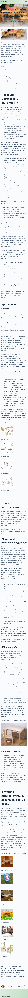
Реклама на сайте (6, 991)
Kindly (4, 2)
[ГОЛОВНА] (10, 20)
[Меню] (26, 2)
